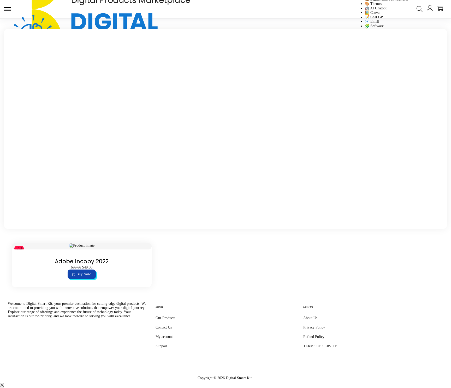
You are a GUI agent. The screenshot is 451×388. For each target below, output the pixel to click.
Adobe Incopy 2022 (82, 261)
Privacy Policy (314, 327)
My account (164, 337)
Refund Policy (313, 337)
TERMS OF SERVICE (320, 346)
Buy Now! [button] (84, 274)
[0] (440, 8)
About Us (310, 318)
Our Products (165, 318)
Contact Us (164, 327)
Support (161, 346)
